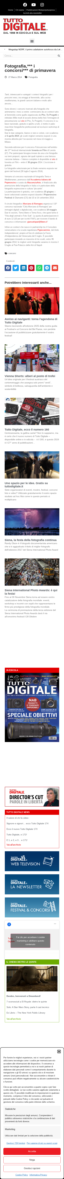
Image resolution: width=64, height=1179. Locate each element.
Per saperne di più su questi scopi (42, 1143)
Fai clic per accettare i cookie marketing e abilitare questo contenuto (30, 941)
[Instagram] (42, 4)
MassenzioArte (34, 182)
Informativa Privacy (38, 1175)
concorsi (12, 253)
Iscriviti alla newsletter (32, 13)
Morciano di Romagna (33, 204)
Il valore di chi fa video (17, 818)
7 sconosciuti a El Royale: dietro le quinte (27, 1001)
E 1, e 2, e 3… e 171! (17, 840)
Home (10, 10)
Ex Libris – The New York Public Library (26, 1012)
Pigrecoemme (43, 230)
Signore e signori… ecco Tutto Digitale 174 (27, 823)
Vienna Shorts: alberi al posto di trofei (30, 376)
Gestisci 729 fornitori (16, 1143)
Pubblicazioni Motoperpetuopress (40, 10)
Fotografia (33, 77)
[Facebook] (25, 4)
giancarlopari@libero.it (37, 222)
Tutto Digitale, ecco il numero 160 (27, 429)
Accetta (32, 1151)
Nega (32, 1159)
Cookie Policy (22, 1175)
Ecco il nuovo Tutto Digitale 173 (22, 829)
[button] (59, 1051)
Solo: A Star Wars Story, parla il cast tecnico (28, 1007)
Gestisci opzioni (32, 1168)
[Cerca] (59, 55)
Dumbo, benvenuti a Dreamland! (24, 996)
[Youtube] (33, 4)
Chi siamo (20, 10)
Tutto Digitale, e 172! (17, 834)
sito (22, 121)
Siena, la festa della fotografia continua (31, 540)
